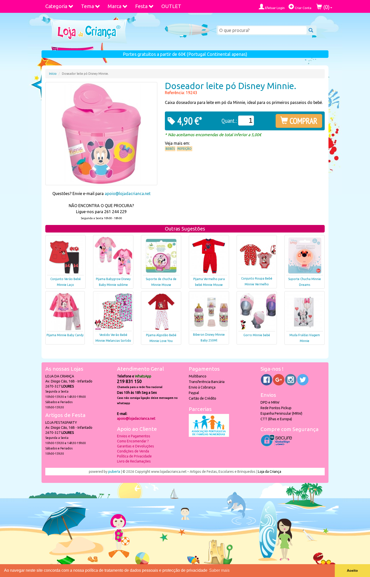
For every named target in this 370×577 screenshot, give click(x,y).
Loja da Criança (269, 472)
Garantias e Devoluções (135, 446)
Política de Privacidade (134, 456)
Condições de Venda (133, 451)
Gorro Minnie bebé (256, 335)
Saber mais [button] (219, 570)
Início (53, 73)
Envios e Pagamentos (133, 436)
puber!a (114, 472)
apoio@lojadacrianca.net (128, 193)
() (326, 7)
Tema (87, 6)
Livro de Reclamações (134, 461)
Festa (141, 6)
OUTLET (171, 6)
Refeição (184, 148)
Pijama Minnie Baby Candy (65, 335)
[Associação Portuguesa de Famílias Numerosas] (209, 436)
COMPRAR (302, 121)
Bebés (170, 148)
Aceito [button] (352, 570)
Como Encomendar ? (133, 441)
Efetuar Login (274, 8)
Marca (114, 6)
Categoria (56, 6)
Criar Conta (302, 8)
